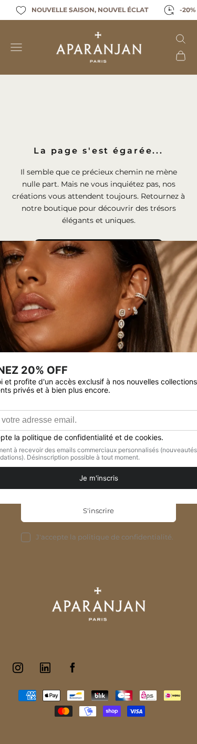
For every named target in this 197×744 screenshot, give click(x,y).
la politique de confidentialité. (121, 537)
